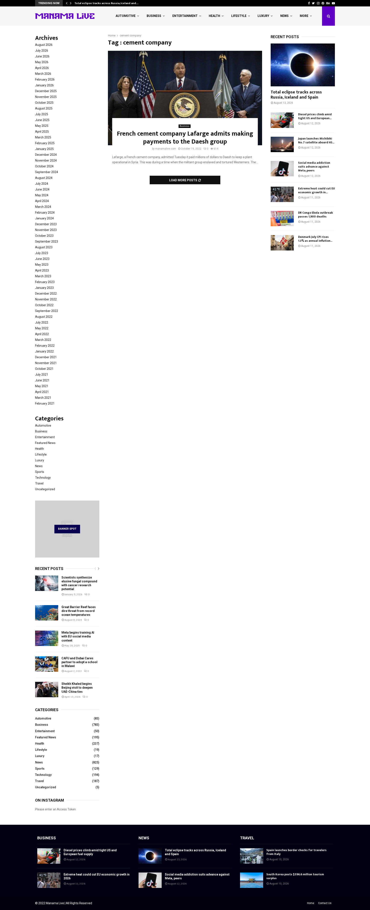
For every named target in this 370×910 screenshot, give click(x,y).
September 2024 (46, 172)
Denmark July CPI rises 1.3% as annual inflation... (315, 238)
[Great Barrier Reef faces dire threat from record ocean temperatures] (46, 613)
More (304, 16)
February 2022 (45, 345)
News (284, 16)
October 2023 (44, 235)
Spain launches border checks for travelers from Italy (296, 852)
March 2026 (43, 73)
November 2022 (46, 299)
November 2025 (46, 97)
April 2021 (42, 392)
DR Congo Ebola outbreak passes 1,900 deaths (315, 214)
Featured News (45, 443)
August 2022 (43, 316)
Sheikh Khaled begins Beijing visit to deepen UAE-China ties (77, 687)
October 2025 (44, 102)
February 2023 (45, 282)
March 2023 (43, 276)
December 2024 (46, 154)
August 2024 (43, 178)
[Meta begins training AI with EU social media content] (46, 638)
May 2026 (41, 62)
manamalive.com (165, 148)
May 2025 (41, 125)
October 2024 (44, 166)
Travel (39, 483)
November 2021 (46, 363)
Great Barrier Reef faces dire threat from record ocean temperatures (78, 610)
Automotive (126, 16)
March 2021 (43, 397)
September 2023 (46, 241)
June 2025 (42, 120)
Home (310, 903)
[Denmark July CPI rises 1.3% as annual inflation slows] (282, 242)
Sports (39, 472)
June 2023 (42, 259)
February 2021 (45, 403)
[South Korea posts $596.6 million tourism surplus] (251, 880)
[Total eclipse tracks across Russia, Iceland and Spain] (303, 64)
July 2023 (41, 253)
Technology (43, 477)
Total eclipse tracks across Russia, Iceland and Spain (296, 94)
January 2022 (44, 351)
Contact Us (324, 903)
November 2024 (46, 160)
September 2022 (46, 311)
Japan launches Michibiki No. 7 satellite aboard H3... (316, 140)
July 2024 (41, 183)
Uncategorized (45, 489)
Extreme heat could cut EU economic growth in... (316, 190)
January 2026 (44, 85)
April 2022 (42, 334)
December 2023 (46, 224)
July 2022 (41, 322)
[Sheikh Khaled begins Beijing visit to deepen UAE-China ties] (46, 689)
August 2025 (43, 108)
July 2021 (41, 374)
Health (214, 16)
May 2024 (41, 195)
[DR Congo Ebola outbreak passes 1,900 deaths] (282, 218)
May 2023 (41, 264)
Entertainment (185, 16)
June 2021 (42, 380)
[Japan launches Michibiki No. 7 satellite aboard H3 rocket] (282, 144)
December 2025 (46, 91)
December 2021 (46, 357)
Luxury (263, 16)
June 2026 (42, 56)
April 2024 (42, 201)
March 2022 (43, 340)
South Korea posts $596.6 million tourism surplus (295, 876)
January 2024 (44, 218)
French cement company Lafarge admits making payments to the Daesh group (185, 137)
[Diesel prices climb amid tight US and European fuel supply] (282, 120)
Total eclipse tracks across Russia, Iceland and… (106, 3)
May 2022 (41, 328)
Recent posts (49, 568)
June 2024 (42, 189)
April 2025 (42, 131)
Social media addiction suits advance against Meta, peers (314, 166)
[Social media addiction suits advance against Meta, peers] (282, 168)
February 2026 (45, 79)
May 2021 (41, 386)
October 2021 (44, 368)
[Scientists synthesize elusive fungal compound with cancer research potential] (46, 583)
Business (154, 16)
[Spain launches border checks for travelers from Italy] (251, 856)
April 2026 (42, 68)
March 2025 (43, 137)
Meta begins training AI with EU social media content (77, 636)
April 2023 (42, 270)
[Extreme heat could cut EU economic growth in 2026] (282, 194)
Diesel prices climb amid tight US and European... (315, 116)
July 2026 (41, 50)
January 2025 (44, 149)
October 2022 (44, 305)
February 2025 (45, 143)
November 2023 (46, 230)
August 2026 (43, 44)
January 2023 (44, 287)
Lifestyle (238, 16)
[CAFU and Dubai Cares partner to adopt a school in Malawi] (46, 664)
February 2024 (45, 212)
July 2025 (41, 114)
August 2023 (43, 247)
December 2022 (46, 293)
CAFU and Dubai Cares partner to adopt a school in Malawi (79, 662)
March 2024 (43, 206)
